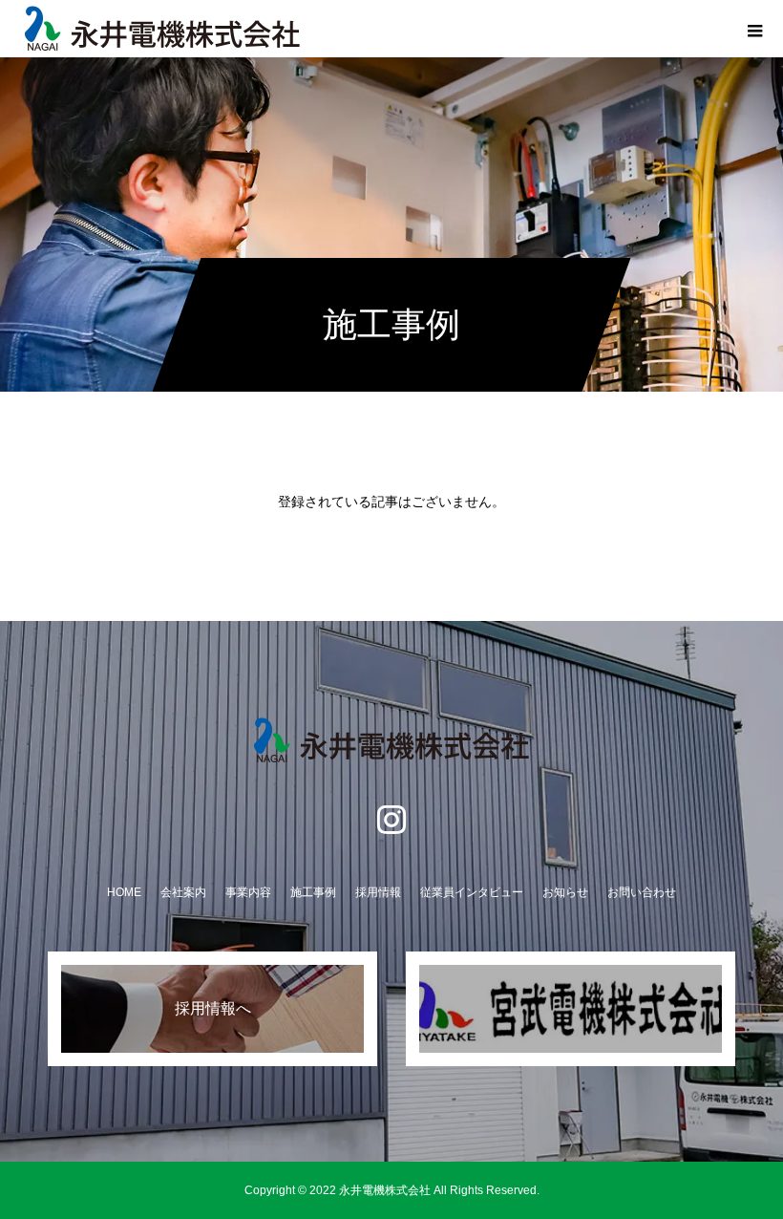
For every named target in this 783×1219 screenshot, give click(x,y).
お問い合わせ (641, 892)
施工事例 (313, 892)
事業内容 (248, 892)
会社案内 (183, 892)
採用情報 (378, 892)
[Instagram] (391, 819)
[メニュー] (754, 28)
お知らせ (565, 892)
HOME (124, 892)
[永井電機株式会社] (391, 740)
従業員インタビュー (471, 892)
